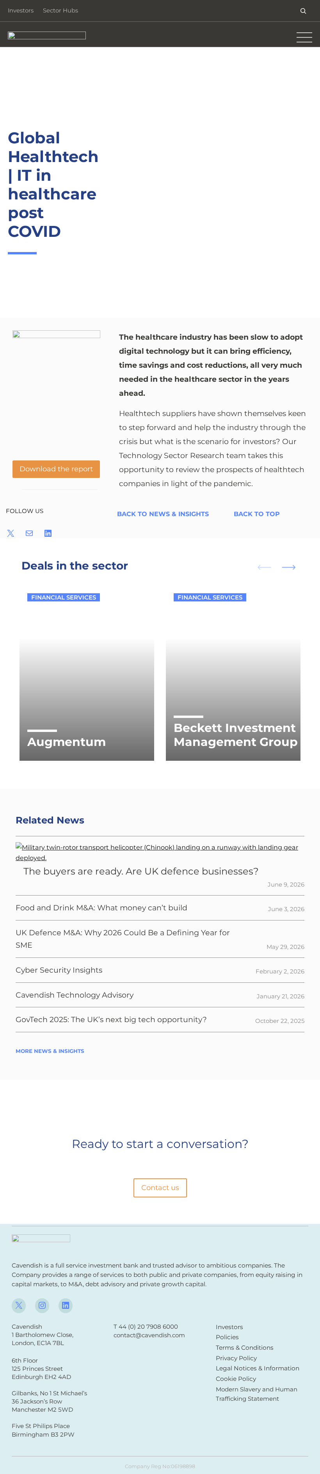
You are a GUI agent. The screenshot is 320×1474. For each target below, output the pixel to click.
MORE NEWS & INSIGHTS (50, 1051)
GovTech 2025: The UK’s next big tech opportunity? (111, 1019)
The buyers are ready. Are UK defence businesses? (141, 871)
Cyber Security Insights (59, 970)
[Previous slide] (261, 566)
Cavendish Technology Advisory (74, 995)
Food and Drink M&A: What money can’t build (101, 907)
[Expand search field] (303, 10)
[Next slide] (292, 566)
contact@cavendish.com (149, 1335)
